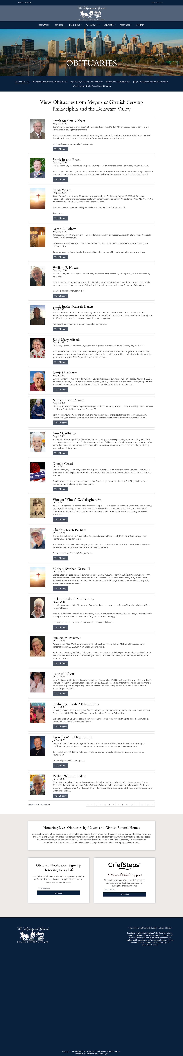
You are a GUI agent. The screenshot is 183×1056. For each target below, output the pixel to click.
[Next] (153, 805)
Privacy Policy (80, 1054)
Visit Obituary (60, 149)
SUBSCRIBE (58, 893)
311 (142, 805)
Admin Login (103, 1054)
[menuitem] (45, 25)
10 (131, 805)
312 (148, 805)
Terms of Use (92, 1054)
